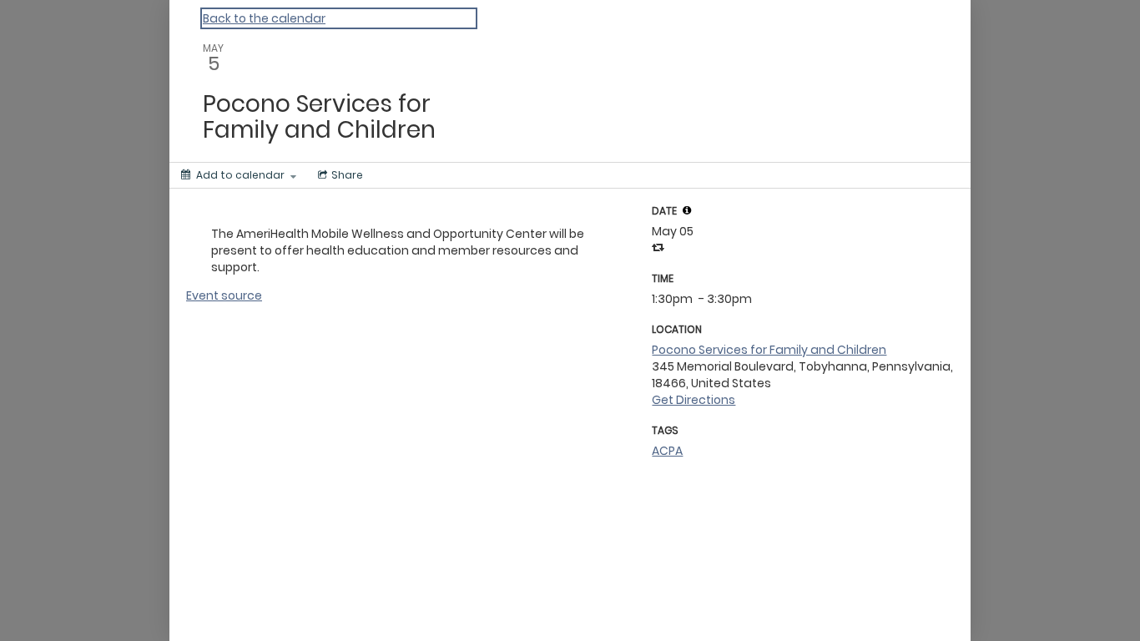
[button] (687, 210)
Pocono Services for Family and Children (769, 349)
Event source (224, 295)
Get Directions (693, 399)
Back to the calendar (264, 18)
